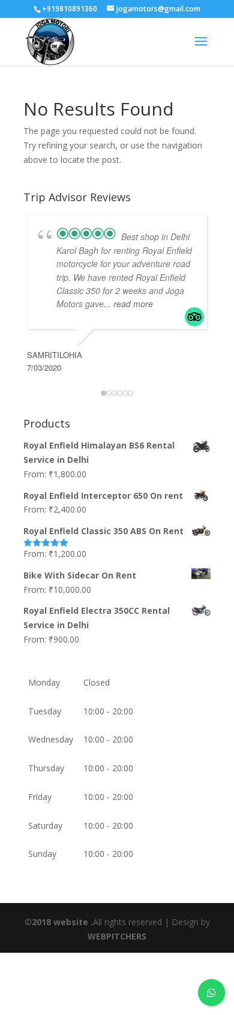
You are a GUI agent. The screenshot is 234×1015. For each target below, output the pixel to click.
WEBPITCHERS (117, 936)
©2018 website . (59, 922)
